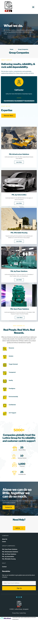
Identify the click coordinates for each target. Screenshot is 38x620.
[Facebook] (21, 597)
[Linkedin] (17, 597)
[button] (33, 7)
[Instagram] (19, 597)
